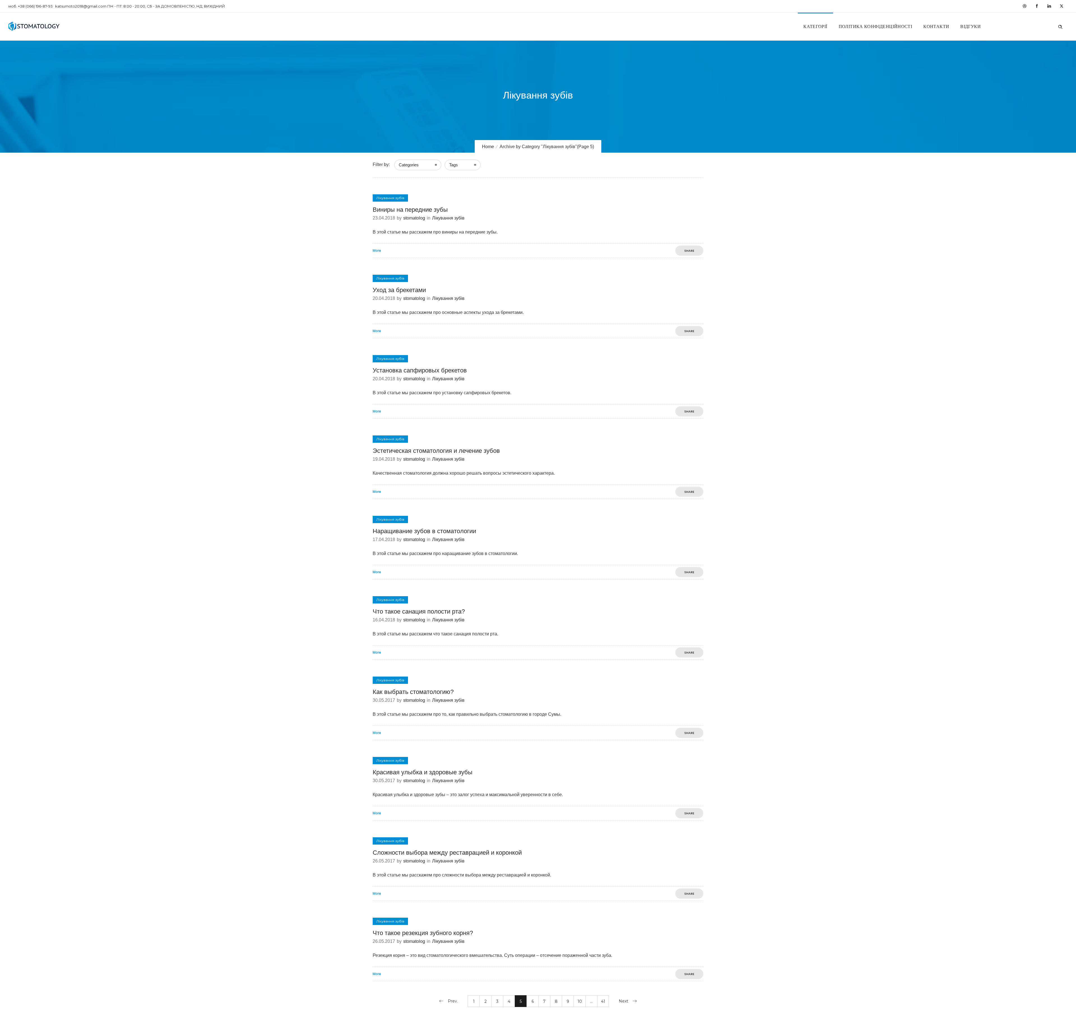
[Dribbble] (1024, 6)
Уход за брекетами (399, 289)
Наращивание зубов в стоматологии (424, 531)
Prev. (453, 1001)
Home (488, 146)
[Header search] (1060, 26)
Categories (409, 164)
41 (603, 1001)
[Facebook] (1037, 6)
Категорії (815, 26)
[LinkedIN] (1049, 6)
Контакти (936, 26)
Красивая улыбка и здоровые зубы (422, 772)
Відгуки (970, 26)
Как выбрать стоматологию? (413, 691)
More (377, 250)
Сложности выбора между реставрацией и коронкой (447, 852)
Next (623, 1001)
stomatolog (414, 218)
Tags (453, 164)
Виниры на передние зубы (410, 209)
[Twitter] (1061, 6)
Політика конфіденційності (875, 26)
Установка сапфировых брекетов (420, 370)
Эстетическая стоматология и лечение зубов (436, 450)
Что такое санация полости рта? (419, 611)
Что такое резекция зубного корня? (423, 932)
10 (580, 1001)
